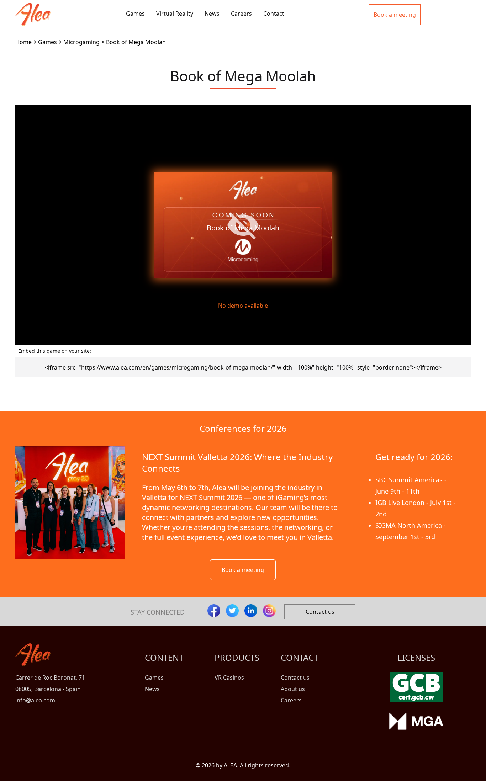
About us (293, 689)
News (212, 13)
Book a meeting (243, 570)
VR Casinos (229, 677)
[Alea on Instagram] (269, 610)
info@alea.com (35, 700)
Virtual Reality (174, 13)
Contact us (320, 612)
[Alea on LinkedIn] (250, 610)
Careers (241, 13)
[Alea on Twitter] (232, 610)
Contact (273, 13)
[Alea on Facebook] (213, 610)
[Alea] (33, 8)
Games (135, 13)
